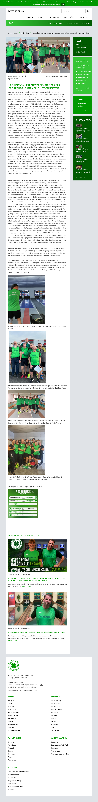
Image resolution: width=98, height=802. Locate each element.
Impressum (12, 783)
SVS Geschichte (56, 703)
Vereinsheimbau (56, 709)
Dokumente (12, 718)
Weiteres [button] (83, 17)
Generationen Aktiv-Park (59, 745)
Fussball (11, 748)
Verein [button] (29, 17)
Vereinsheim (55, 751)
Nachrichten (82, 80)
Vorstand (11, 706)
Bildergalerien (13, 724)
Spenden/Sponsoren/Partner (18, 772)
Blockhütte (55, 742)
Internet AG (12, 777)
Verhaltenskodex (14, 730)
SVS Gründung (56, 700)
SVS (9, 33)
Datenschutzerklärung (16, 786)
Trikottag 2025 (81, 162)
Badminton (54, 712)
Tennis (53, 727)
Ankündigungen (83, 74)
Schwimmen (55, 724)
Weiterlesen (26, 586)
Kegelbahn (54, 748)
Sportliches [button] (72, 23)
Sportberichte (83, 77)
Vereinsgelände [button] (69, 17)
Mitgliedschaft (13, 715)
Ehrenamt (11, 721)
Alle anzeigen (80, 177)
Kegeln (11, 23)
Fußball (53, 718)
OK (63, 5)
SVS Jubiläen (55, 706)
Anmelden (11, 789)
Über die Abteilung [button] (55, 23)
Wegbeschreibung (14, 780)
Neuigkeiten (25, 33)
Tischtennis (55, 730)
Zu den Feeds (80, 52)
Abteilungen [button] (53, 17)
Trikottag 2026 (81, 151)
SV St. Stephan (17, 11)
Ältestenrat (12, 709)
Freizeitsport (55, 715)
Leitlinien (11, 727)
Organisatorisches (84, 71)
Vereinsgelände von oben (60, 754)
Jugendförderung (14, 774)
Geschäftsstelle (13, 712)
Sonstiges (81, 83)
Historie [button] (40, 17)
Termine (11, 703)
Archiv (87, 88)
